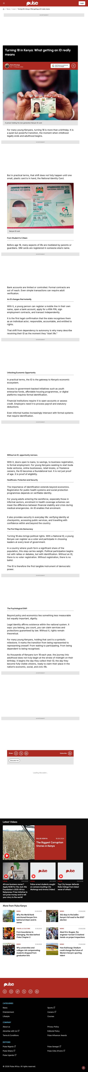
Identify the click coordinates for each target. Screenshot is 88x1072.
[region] (44, 881)
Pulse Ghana (8, 1051)
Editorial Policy (53, 1031)
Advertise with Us (10, 1031)
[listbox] (44, 881)
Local (14, 9)
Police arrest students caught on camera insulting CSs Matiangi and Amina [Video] (42, 887)
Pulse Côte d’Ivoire (55, 1051)
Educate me (14, 760)
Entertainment (8, 1012)
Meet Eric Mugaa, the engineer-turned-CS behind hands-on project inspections (72, 934)
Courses (50, 1016)
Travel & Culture (23, 928)
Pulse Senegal (53, 1046)
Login (82, 3)
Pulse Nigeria (8, 1046)
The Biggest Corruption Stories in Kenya (49, 844)
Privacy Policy (53, 1027)
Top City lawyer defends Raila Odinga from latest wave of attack (68, 887)
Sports (50, 1008)
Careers (50, 1012)
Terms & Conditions (11, 1035)
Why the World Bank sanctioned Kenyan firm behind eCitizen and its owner (27, 919)
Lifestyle (6, 1016)
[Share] (73, 66)
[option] (15, 881)
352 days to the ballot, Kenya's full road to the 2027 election (72, 917)
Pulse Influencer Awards (57, 1035)
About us (6, 1027)
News (8, 9)
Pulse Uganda (8, 1055)
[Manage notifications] (83, 1068)
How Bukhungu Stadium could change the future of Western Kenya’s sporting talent (71, 952)
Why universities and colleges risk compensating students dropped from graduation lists (28, 952)
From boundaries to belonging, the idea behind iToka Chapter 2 (28, 934)
